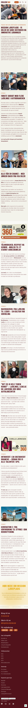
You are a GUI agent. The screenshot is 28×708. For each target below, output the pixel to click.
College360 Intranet (6, 693)
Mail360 (3, 680)
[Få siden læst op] (20, 2)
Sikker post (4, 640)
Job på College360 (6, 645)
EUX (2, 656)
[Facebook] (13, 704)
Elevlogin (3, 691)
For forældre (4, 671)
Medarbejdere (4, 642)
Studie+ (3, 682)
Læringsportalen (5, 687)
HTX (2, 660)
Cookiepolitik (12, 698)
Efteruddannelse (5, 662)
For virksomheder (6, 673)
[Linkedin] (2, 704)
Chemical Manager (6, 689)
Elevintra (3, 685)
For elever (3, 669)
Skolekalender (5, 647)
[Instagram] (9, 704)
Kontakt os (4, 638)
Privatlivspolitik (5, 698)
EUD (2, 654)
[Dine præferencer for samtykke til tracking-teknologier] (25, 705)
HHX (2, 658)
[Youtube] (6, 704)
